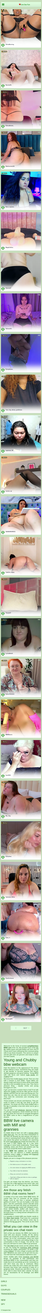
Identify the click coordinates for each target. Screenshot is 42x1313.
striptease (21, 1110)
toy (8, 1106)
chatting (6, 1076)
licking (26, 1154)
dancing (28, 1110)
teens (21, 1079)
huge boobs (30, 1075)
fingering (35, 1154)
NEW (3, 1300)
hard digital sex (15, 1141)
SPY (3, 1304)
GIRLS (4, 1281)
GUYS (3, 1285)
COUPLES (5, 1290)
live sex (25, 1185)
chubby (13, 1091)
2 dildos (11, 1251)
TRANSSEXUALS (8, 1294)
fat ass (15, 1221)
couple (6, 1108)
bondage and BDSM (30, 1257)
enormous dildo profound (29, 1247)
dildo (18, 1154)
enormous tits (13, 1207)
